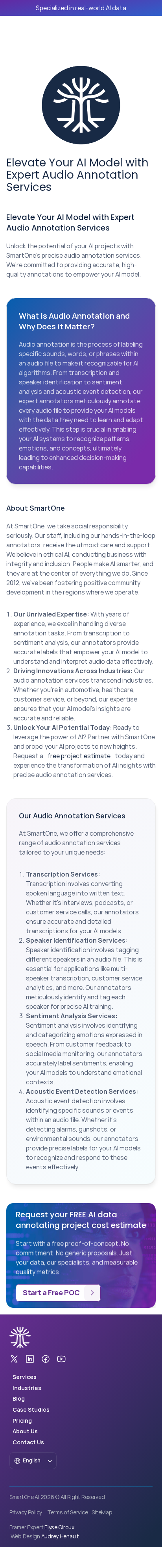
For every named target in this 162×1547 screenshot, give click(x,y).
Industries (27, 1388)
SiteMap (102, 1512)
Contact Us (28, 1442)
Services (25, 1377)
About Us (25, 1431)
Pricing (22, 1420)
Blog (19, 1398)
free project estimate (79, 755)
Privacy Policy (25, 1512)
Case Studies (31, 1409)
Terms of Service (67, 1512)
